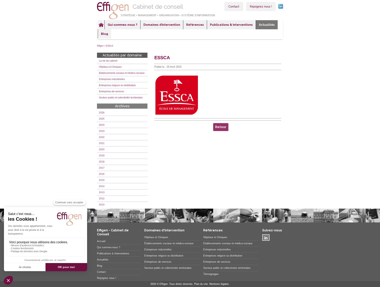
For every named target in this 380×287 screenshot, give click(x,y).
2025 (101, 118)
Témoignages (211, 274)
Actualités (267, 25)
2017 (101, 167)
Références (195, 25)
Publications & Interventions (231, 25)
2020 (101, 149)
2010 (101, 204)
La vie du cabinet (108, 60)
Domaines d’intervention (161, 25)
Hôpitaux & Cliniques (110, 67)
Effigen (100, 46)
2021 (101, 143)
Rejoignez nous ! (261, 6)
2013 (101, 192)
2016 (101, 174)
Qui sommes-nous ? (122, 25)
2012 (101, 198)
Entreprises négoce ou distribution (117, 85)
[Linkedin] (266, 237)
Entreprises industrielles (112, 79)
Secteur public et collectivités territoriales (121, 97)
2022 (101, 137)
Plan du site (201, 283)
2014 (101, 186)
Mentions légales (219, 283)
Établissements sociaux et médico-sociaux (169, 243)
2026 (101, 112)
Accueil (101, 24)
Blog (104, 34)
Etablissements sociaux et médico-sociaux (121, 73)
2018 (101, 161)
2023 (101, 131)
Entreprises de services (111, 91)
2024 (101, 125)
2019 (101, 155)
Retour (220, 127)
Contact (233, 6)
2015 (101, 180)
